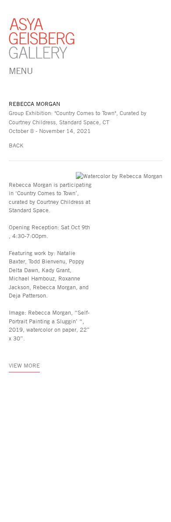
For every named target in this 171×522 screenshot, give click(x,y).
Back (16, 145)
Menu (20, 70)
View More (24, 365)
